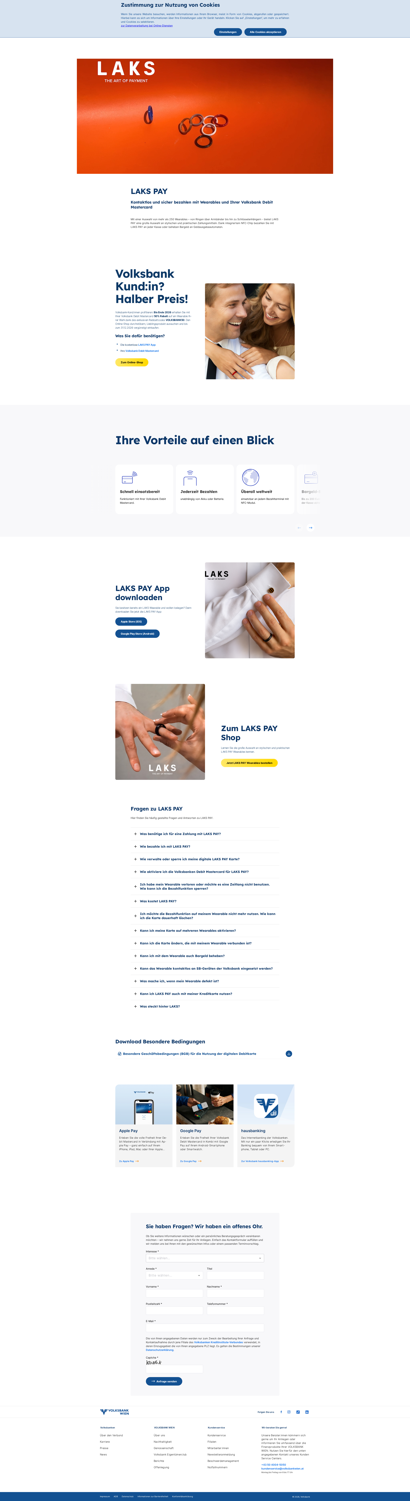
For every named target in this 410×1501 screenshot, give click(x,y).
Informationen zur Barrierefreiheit (153, 1496)
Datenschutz (128, 1496)
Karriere (105, 1441)
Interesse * (152, 1251)
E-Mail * (151, 1321)
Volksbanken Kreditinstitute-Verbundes (218, 1342)
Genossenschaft (164, 1448)
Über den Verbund (111, 1435)
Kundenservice (217, 1435)
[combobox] (205, 1258)
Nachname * (214, 1286)
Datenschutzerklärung (159, 1349)
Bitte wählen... (160, 1275)
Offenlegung (161, 1467)
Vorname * (152, 1286)
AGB (116, 1496)
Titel (209, 1268)
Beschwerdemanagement (223, 1460)
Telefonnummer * (217, 1303)
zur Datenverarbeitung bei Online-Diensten (147, 25)
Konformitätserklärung (182, 1496)
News (103, 1454)
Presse (104, 1448)
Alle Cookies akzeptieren (265, 32)
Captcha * (152, 1357)
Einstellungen (228, 32)
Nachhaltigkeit (163, 1441)
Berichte (159, 1460)
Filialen (212, 1441)
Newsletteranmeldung (221, 1454)
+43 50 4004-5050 (273, 1464)
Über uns (159, 1435)
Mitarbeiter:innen (218, 1448)
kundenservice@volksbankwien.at (282, 1468)
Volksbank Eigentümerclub (170, 1454)
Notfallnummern (217, 1467)
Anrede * (151, 1268)
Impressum (105, 1496)
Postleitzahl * (154, 1303)
